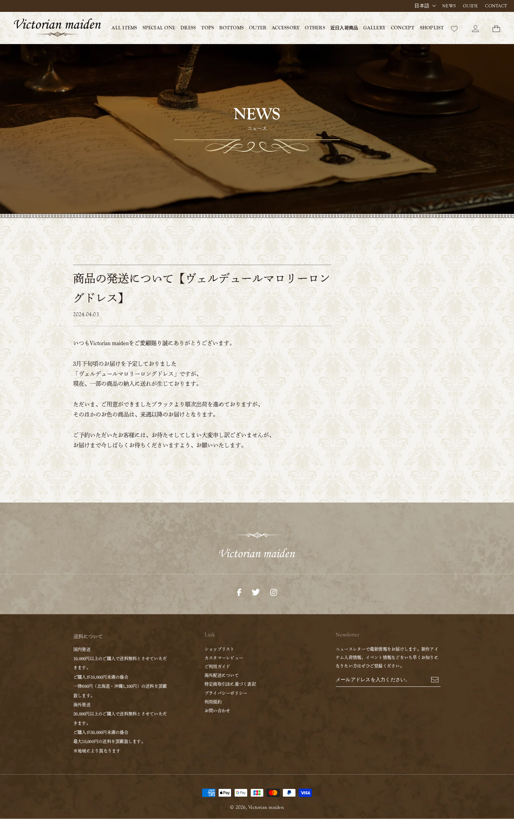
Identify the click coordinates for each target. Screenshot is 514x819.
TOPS (207, 28)
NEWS (449, 5)
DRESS (188, 28)
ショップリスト (220, 649)
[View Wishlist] (454, 28)
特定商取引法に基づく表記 (230, 684)
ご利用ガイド (217, 666)
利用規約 (213, 702)
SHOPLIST (432, 28)
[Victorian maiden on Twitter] (256, 591)
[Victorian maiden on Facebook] (239, 591)
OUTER (257, 28)
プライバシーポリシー (226, 693)
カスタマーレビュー (224, 658)
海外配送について (222, 675)
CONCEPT (403, 28)
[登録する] (435, 679)
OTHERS (315, 28)
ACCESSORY (286, 28)
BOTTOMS (231, 28)
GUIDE (470, 5)
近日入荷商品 (344, 27)
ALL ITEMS (124, 28)
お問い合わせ (217, 710)
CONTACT (496, 5)
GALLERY (374, 28)
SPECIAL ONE (159, 28)
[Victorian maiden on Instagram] (273, 591)
